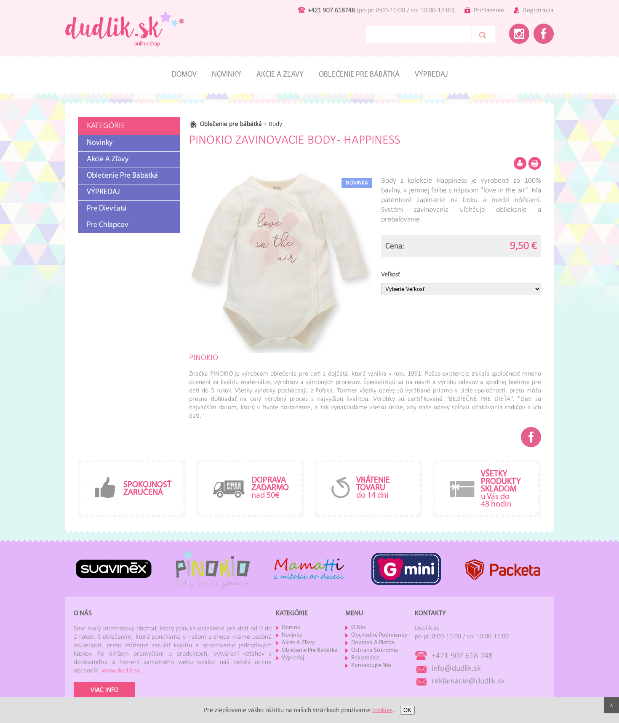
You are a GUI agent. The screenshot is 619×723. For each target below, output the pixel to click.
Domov (184, 75)
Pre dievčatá (107, 209)
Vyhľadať (483, 34)
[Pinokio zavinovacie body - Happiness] (280, 261)
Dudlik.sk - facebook (544, 34)
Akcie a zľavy (280, 75)
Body (273, 124)
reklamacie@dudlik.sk (468, 681)
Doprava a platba (373, 643)
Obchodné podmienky (379, 635)
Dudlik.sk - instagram (519, 34)
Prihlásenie (489, 10)
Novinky (226, 75)
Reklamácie (365, 658)
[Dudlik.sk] (124, 53)
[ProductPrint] (534, 163)
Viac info (104, 690)
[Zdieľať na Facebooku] (531, 437)
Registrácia (538, 10)
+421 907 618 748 (462, 656)
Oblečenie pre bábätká (359, 75)
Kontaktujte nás (371, 665)
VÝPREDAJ (103, 192)
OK (407, 710)
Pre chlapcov (107, 225)
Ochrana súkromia (374, 650)
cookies (382, 710)
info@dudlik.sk (456, 668)
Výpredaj (431, 75)
